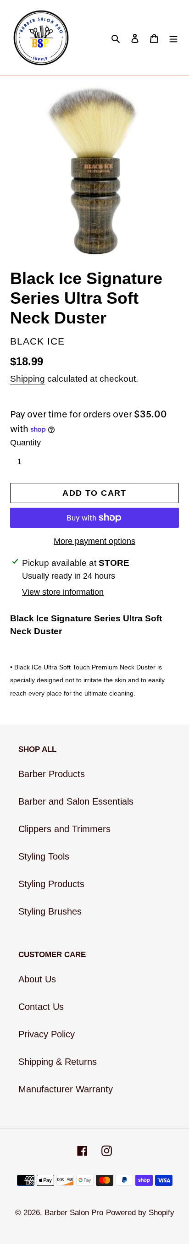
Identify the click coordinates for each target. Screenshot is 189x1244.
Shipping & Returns (57, 1062)
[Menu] (173, 38)
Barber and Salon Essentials (75, 801)
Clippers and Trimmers (64, 829)
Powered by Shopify (140, 1212)
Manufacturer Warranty (65, 1089)
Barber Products (51, 774)
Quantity (25, 442)
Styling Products (51, 884)
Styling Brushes (50, 911)
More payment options (94, 541)
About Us (37, 979)
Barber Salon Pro (73, 1212)
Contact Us (41, 1007)
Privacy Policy (46, 1034)
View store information (63, 592)
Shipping (27, 379)
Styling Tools (43, 856)
